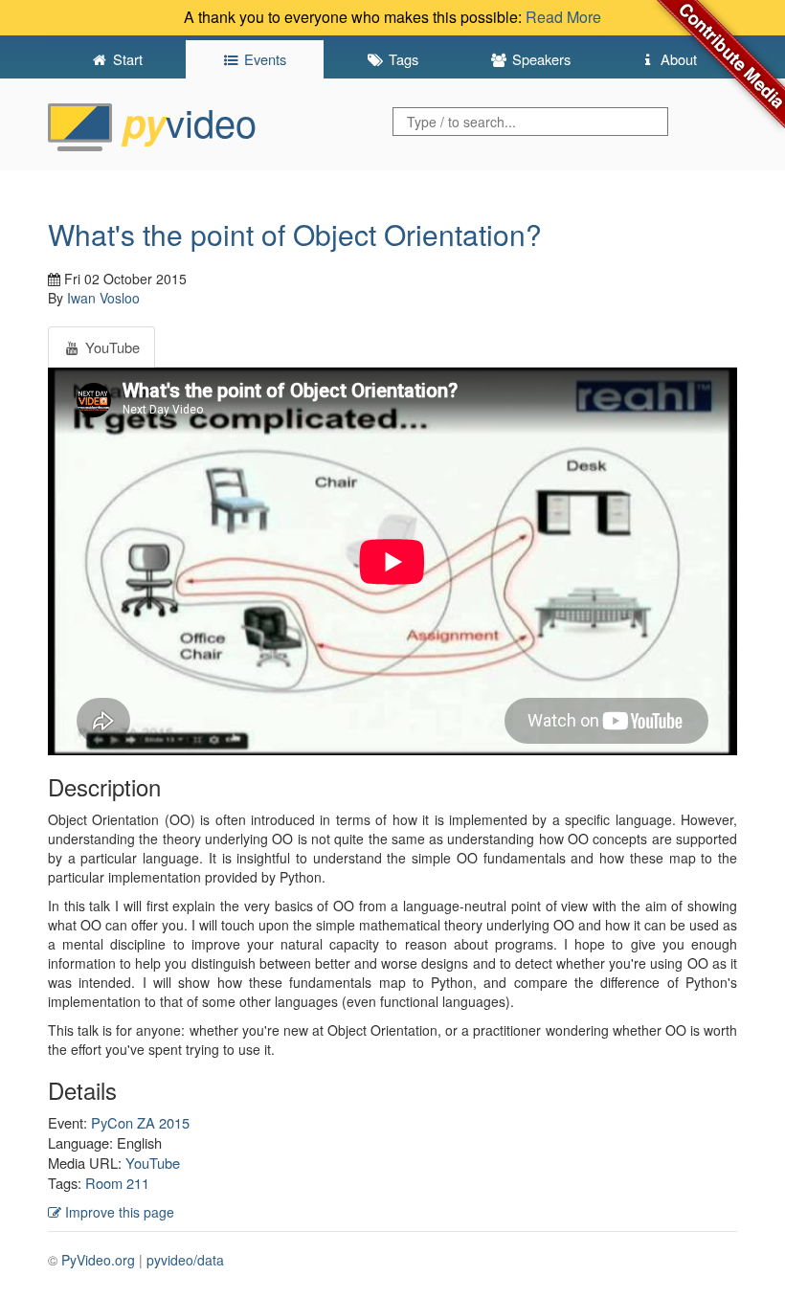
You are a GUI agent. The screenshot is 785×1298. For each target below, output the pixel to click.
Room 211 (117, 1183)
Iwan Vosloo (103, 297)
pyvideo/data (185, 1259)
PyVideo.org (98, 1259)
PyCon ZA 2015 (140, 1122)
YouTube (152, 1163)
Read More (563, 17)
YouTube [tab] (110, 347)
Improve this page (117, 1211)
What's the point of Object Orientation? (295, 234)
